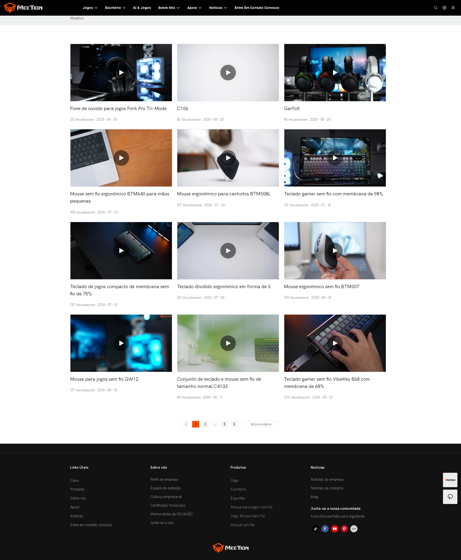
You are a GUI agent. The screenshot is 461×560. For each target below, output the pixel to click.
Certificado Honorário (168, 505)
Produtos (77, 489)
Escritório (238, 489)
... (214, 423)
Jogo (234, 480)
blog (314, 497)
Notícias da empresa (327, 479)
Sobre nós (78, 498)
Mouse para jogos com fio (251, 507)
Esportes (237, 498)
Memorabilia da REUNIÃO (171, 514)
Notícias (76, 516)
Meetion (77, 18)
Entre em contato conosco (91, 525)
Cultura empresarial (166, 497)
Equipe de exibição (165, 488)
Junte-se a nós (162, 523)
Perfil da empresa (164, 479)
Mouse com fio (242, 525)
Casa (74, 480)
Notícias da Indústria (327, 488)
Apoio (74, 507)
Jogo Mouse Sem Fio (247, 516)
